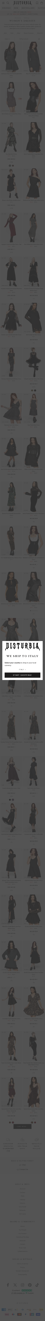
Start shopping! (22, 675)
